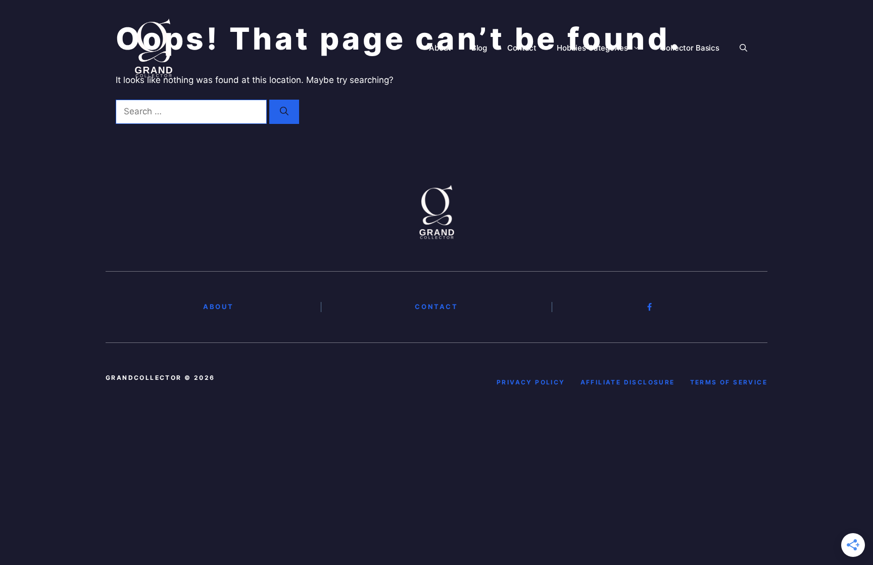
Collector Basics (689, 48)
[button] (743, 48)
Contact (522, 48)
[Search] (284, 112)
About (440, 48)
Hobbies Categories (592, 48)
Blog (479, 48)
